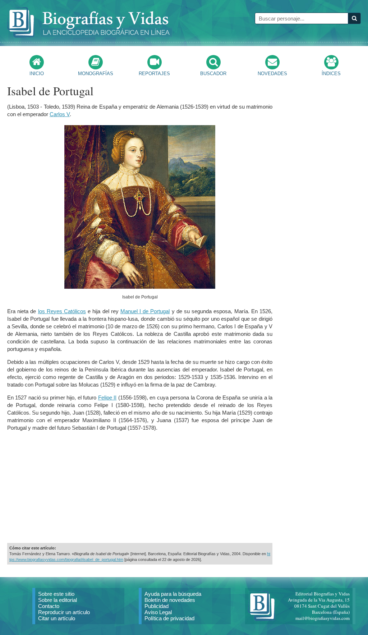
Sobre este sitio (56, 594)
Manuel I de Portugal (145, 311)
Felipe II (107, 397)
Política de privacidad (169, 618)
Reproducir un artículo (64, 612)
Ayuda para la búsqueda (172, 594)
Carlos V (60, 114)
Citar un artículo (56, 618)
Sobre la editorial (57, 600)
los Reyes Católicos (62, 311)
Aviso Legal (158, 612)
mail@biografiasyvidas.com (322, 618)
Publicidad (156, 606)
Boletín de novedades (169, 600)
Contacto (48, 606)
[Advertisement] (139, 487)
